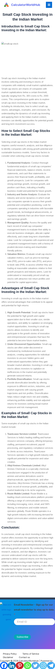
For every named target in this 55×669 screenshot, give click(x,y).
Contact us (24, 657)
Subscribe (22, 636)
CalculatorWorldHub (25, 5)
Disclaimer (8, 657)
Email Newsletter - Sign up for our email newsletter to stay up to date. (34, 609)
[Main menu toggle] (49, 5)
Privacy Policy (10, 654)
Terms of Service (30, 654)
